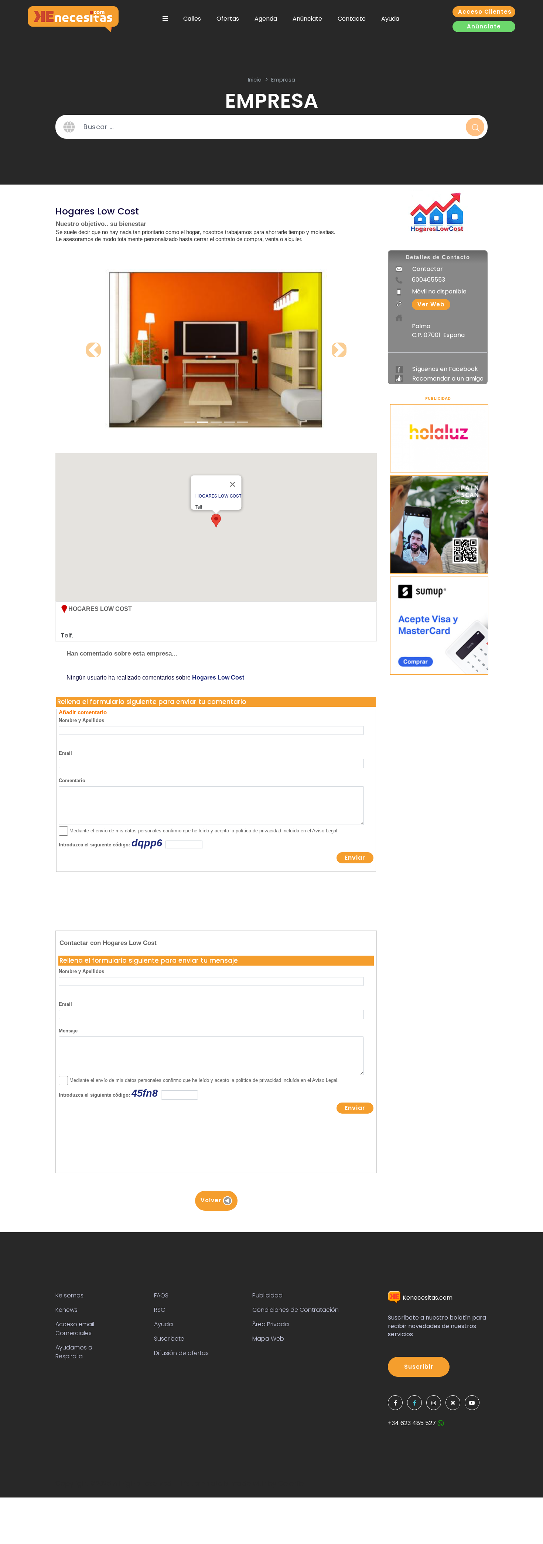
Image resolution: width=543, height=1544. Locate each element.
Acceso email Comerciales (74, 1328)
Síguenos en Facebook (445, 369)
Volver (212, 1200)
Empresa (283, 79)
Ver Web (431, 304)
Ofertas (227, 18)
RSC (159, 1310)
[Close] (233, 484)
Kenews (66, 1310)
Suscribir (418, 1367)
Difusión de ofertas (181, 1353)
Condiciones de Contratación (295, 1310)
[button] (216, 520)
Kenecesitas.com (426, 1297)
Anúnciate (307, 18)
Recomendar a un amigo (448, 378)
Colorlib (291, 1483)
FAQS (161, 1295)
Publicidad (267, 1295)
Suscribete (169, 1338)
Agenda (266, 18)
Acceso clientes (485, 12)
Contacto (352, 18)
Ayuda (390, 18)
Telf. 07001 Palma (96, 627)
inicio (255, 79)
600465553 (428, 279)
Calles (192, 18)
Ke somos (69, 1295)
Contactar (427, 269)
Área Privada (270, 1324)
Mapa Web (268, 1338)
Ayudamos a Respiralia (73, 1352)
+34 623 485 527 (412, 1423)
